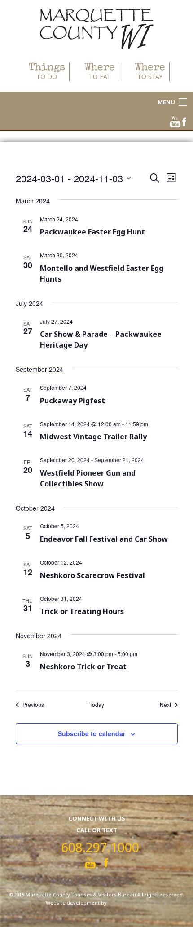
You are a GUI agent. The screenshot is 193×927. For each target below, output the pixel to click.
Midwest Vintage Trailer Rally (93, 436)
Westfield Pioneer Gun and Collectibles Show (88, 478)
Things (47, 71)
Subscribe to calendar (91, 733)
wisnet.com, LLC (128, 902)
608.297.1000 (100, 847)
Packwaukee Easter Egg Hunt (92, 232)
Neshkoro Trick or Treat (83, 666)
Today (96, 704)
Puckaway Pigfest (72, 401)
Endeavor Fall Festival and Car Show (104, 539)
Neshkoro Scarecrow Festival (92, 575)
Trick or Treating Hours (82, 611)
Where (99, 71)
